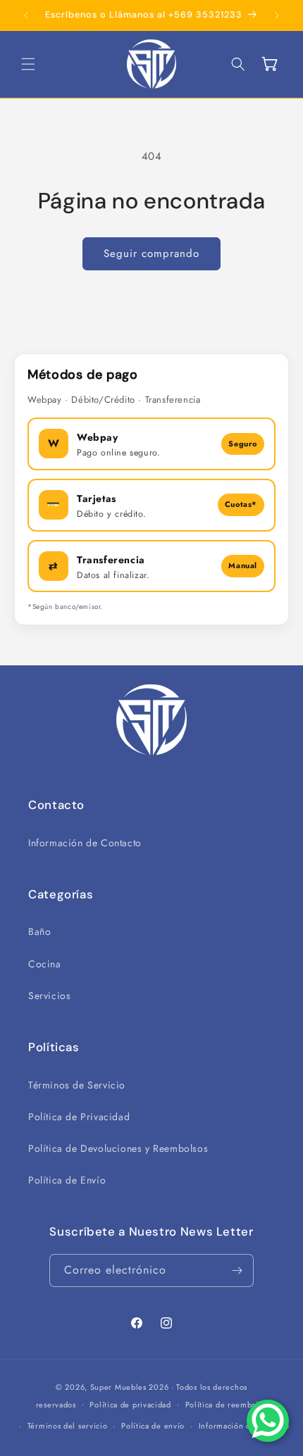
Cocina (44, 964)
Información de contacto (244, 1425)
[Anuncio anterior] (26, 15)
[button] (28, 64)
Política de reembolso (226, 1404)
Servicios (49, 996)
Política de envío (153, 1425)
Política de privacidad (130, 1404)
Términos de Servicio (76, 1085)
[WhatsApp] (268, 1421)
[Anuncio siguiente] (276, 15)
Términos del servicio (67, 1425)
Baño (39, 931)
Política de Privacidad (79, 1117)
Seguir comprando (151, 253)
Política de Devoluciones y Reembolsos (118, 1148)
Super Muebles (118, 1387)
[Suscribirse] (237, 1270)
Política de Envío (67, 1180)
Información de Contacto (85, 843)
